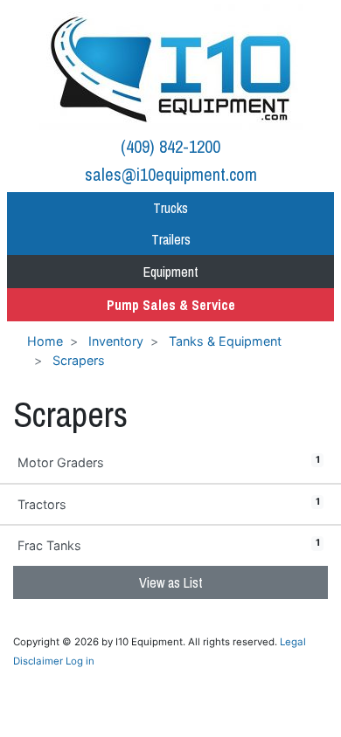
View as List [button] (171, 582)
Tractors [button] (168, 504)
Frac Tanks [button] (168, 545)
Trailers (171, 239)
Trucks (170, 207)
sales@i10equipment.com (171, 174)
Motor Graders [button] (168, 462)
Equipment (170, 271)
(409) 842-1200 (170, 146)
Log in (80, 661)
